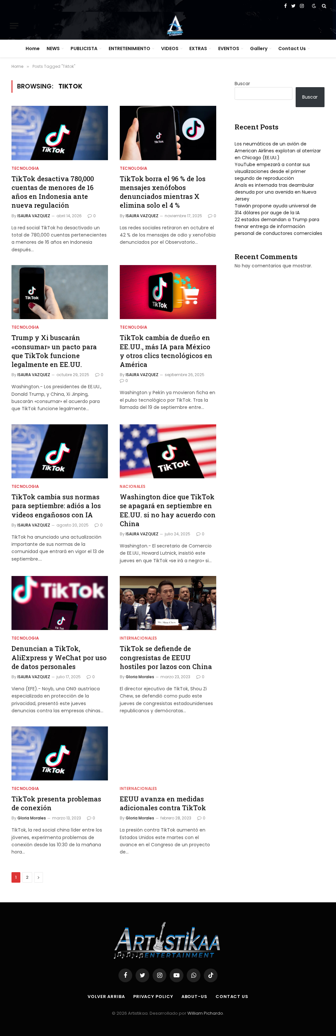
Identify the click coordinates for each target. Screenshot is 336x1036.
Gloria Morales (140, 677)
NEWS (53, 48)
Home (33, 48)
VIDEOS (169, 48)
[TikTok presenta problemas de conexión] (59, 753)
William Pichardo (205, 1013)
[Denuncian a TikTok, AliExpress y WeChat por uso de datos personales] (59, 603)
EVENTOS (228, 48)
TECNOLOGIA (25, 168)
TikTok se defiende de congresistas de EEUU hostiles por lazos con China (166, 657)
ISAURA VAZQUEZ (33, 216)
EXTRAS (198, 48)
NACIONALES (133, 486)
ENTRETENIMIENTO (129, 48)
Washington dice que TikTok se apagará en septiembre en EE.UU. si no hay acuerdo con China (168, 510)
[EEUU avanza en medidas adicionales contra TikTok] (168, 753)
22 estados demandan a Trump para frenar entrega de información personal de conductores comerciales (278, 226)
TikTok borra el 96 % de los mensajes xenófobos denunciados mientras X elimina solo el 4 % (162, 192)
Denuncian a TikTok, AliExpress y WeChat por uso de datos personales (59, 657)
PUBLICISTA (84, 48)
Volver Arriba (106, 996)
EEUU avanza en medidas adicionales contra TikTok (163, 803)
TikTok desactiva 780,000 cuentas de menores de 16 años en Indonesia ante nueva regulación (52, 192)
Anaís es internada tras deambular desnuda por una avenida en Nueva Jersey (275, 192)
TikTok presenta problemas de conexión (56, 803)
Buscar (242, 83)
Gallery (258, 48)
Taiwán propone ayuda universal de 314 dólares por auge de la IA (275, 209)
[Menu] (14, 25)
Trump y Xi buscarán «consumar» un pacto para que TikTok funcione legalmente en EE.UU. (54, 351)
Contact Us (292, 48)
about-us (194, 996)
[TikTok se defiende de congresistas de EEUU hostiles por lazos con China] (168, 603)
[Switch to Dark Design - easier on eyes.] (314, 6)
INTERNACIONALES (138, 638)
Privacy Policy (153, 996)
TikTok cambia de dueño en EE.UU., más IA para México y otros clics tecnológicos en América (166, 351)
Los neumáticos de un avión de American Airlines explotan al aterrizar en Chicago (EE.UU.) (278, 151)
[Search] (323, 6)
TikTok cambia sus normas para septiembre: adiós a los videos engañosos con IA (56, 505)
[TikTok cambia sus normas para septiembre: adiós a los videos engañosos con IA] (59, 451)
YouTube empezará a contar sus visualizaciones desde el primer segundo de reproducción (272, 171)
